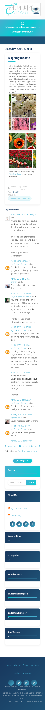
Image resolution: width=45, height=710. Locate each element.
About (17, 665)
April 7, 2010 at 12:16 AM (21, 279)
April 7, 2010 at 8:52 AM (21, 345)
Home (24, 446)
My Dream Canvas (19, 264)
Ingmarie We (16, 417)
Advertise (26, 673)
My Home (35, 665)
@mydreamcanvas (22, 31)
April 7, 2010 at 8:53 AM (21, 372)
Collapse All (23, 461)
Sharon (14, 282)
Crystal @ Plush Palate (21, 296)
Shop (25, 665)
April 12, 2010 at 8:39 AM (21, 441)
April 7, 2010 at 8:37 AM (21, 327)
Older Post (33, 446)
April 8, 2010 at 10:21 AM (21, 414)
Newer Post (11, 446)
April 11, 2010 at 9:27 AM (21, 426)
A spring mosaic (19, 58)
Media (17, 673)
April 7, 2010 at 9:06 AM (21, 400)
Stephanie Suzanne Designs (23, 214)
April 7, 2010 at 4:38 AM (21, 293)
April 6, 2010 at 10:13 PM (21, 261)
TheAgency (15, 515)
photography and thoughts (20, 198)
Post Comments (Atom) (28, 451)
